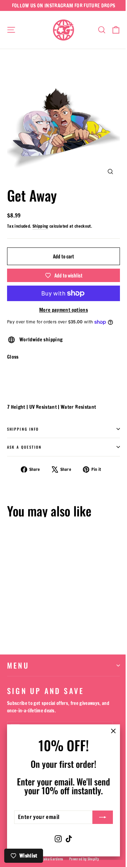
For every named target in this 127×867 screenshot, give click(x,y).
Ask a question (24, 447)
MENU (18, 665)
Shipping (40, 226)
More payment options (63, 309)
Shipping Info (23, 429)
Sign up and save (45, 689)
